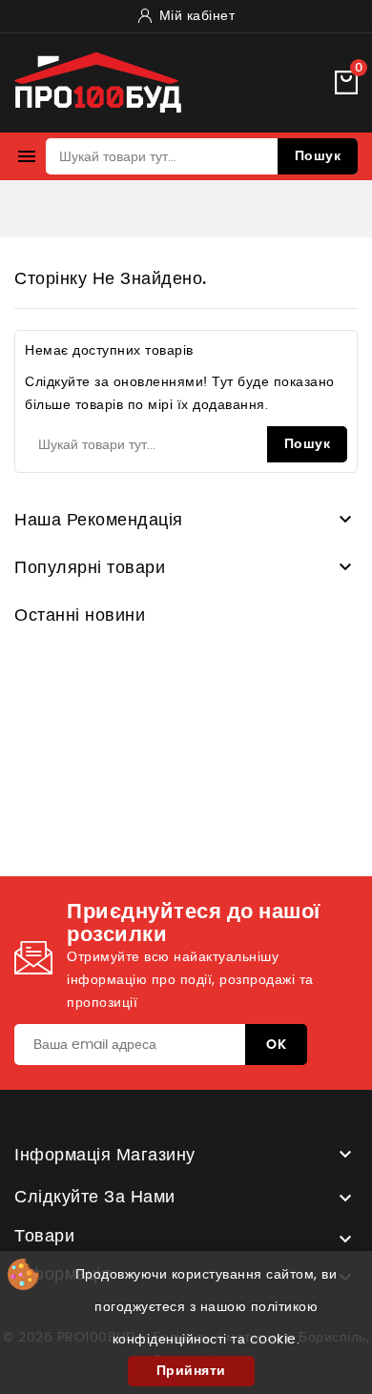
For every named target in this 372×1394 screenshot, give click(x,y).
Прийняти (191, 1371)
